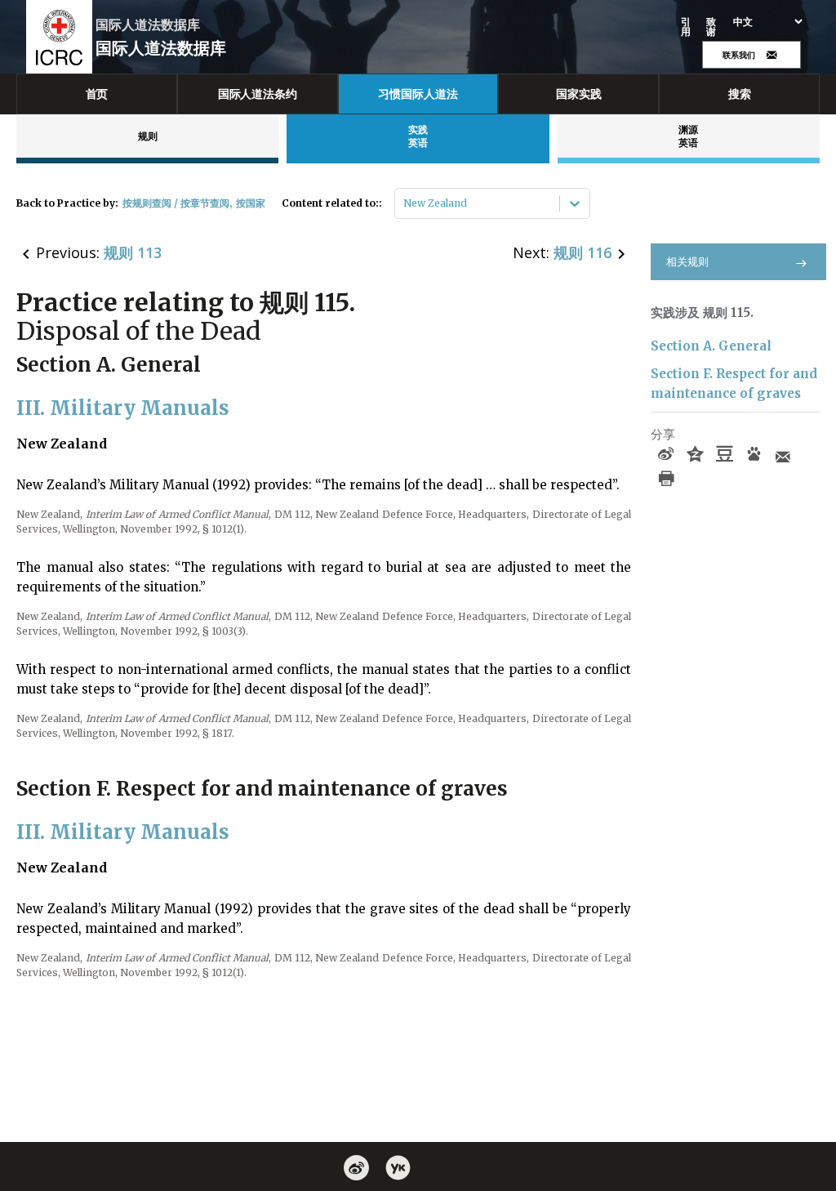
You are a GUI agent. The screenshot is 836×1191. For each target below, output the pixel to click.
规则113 (133, 252)
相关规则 (687, 262)
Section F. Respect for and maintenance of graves (734, 383)
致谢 (711, 27)
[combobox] (404, 203)
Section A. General (711, 346)
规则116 (582, 252)
